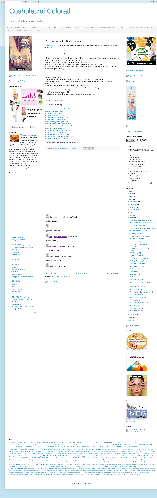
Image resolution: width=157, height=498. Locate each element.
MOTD (73, 462)
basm (91, 444)
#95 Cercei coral (135, 300)
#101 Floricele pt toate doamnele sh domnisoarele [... (141, 283)
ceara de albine (32, 449)
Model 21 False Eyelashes (134, 131)
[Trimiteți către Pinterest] (93, 148)
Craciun (138, 449)
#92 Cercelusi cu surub (137, 308)
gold (85, 456)
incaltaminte (63, 457)
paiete (43, 464)
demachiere (95, 451)
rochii (50, 468)
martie (132, 218)
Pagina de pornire (82, 273)
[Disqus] (82, 182)
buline (79, 446)
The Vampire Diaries (28, 472)
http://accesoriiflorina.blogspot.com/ (57, 109)
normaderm (129, 462)
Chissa (50, 449)
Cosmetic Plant (114, 449)
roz (73, 468)
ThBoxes (11, 472)
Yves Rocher (130, 474)
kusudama (124, 458)
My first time (97, 462)
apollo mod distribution (15, 444)
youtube (123, 474)
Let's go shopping (135, 27)
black (136, 444)
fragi (123, 453)
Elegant (11, 453)
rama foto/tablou (81, 466)
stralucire (98, 470)
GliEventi (71, 456)
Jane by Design (93, 457)
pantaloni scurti (81, 464)
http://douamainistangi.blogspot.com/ (57, 138)
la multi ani (141, 457)
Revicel (16, 468)
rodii (53, 468)
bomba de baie (42, 446)
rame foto (88, 466)
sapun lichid (107, 468)
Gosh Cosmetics (114, 456)
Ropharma (62, 468)
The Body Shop (19, 472)
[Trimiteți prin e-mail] (84, 148)
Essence (34, 453)
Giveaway (37, 456)
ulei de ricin (146, 472)
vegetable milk (69, 474)
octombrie (133, 207)
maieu (96, 460)
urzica (34, 474)
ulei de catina (122, 472)
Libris (52, 460)
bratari (72, 446)
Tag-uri (153, 470)
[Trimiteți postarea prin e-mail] (80, 148)
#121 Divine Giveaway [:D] (138, 225)
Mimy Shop (15, 462)
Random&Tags (20, 27)
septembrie (133, 210)
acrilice (94, 442)
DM (120, 451)
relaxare (153, 466)
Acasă (9, 27)
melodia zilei (149, 460)
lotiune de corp (71, 460)
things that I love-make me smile (43, 472)
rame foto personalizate (98, 466)
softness (61, 470)
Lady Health (147, 457)
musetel (84, 462)
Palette (54, 464)
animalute (140, 442)
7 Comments (73, 148)
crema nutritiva (46, 451)
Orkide (27, 464)
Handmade (33, 27)
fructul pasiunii (143, 453)
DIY (42, 27)
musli (88, 462)
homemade (30, 457)
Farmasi (71, 453)
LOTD (64, 460)
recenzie (138, 466)
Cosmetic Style (123, 449)
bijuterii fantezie (125, 444)
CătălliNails (15, 252)
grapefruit (127, 456)
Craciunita (144, 449)
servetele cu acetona (23, 470)
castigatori (134, 446)
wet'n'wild (104, 474)
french (126, 453)
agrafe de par (108, 443)
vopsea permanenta (96, 474)
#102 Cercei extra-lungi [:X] (138, 279)
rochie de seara (36, 468)
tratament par (78, 472)
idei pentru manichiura (41, 458)
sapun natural (115, 468)
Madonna (92, 460)
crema (11, 451)
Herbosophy (17, 457)
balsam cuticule (72, 444)
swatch (148, 470)
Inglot (71, 457)
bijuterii (118, 445)
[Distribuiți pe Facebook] (90, 148)
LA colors (130, 457)
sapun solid (122, 468)
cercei (39, 449)
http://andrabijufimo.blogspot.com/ (56, 115)
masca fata (128, 460)
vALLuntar (62, 474)
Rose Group (68, 468)
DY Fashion (134, 451)
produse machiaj (45, 466)
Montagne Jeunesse (65, 462)
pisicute (141, 464)
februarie (133, 314)
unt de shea (19, 474)
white (108, 474)
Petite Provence (122, 464)
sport (69, 470)
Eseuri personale (27, 453)
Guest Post (134, 456)
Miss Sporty (28, 462)
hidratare (24, 458)
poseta (19, 466)
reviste (25, 468)
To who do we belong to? (18, 269)
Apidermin (152, 442)
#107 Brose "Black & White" (138, 266)
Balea (61, 444)
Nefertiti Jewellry (109, 462)
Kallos (104, 457)
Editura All (152, 451)
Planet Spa (146, 464)
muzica (92, 462)
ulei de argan (114, 472)
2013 (130, 194)
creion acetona (151, 449)
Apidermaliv (146, 442)
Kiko (112, 457)
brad (68, 446)
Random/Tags (131, 466)
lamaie (16, 460)
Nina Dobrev (122, 462)
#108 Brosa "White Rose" (138, 263)
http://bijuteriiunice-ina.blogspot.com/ (57, 117)
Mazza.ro (138, 460)
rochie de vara (45, 468)
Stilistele (93, 470)
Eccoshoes (140, 451)
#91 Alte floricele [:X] (136, 311)
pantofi (87, 464)
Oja (142, 462)
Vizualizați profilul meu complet (19, 168)
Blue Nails (28, 446)
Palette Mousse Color (63, 464)
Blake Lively (12, 446)
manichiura (103, 460)
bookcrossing (50, 446)
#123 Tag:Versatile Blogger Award (140, 220)
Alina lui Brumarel (17, 237)
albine (119, 442)
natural (103, 462)
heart (153, 456)
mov (77, 462)
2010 (130, 317)
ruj (81, 468)
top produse (62, 472)
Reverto (11, 468)
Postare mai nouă (50, 273)
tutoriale (108, 472)
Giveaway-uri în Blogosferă (17, 31)
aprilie (132, 215)
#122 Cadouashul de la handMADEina (142, 223)
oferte (139, 462)
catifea (11, 449)
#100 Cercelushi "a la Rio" (138, 286)
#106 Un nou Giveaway (137, 269)
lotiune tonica (80, 460)
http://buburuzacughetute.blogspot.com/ (58, 124)
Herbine (11, 457)
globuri (76, 456)
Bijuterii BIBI (49, 45)
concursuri (104, 449)
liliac (55, 460)
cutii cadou (72, 451)
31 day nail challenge (41, 443)
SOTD (65, 470)
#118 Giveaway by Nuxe (137, 233)
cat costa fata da (142, 446)
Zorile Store (137, 474)
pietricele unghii (131, 464)
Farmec (76, 453)
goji (83, 456)
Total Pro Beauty (70, 472)
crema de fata (29, 451)
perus (115, 464)
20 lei (32, 442)
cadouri (84, 446)
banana (88, 444)
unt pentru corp (27, 474)
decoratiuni (87, 451)
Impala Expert (56, 457)
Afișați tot (35, 312)
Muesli (80, 462)
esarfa (21, 453)
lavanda (28, 460)
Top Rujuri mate (16, 291)
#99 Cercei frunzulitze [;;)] (138, 289)
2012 (130, 196)
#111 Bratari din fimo (136, 255)
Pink (137, 464)
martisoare (121, 460)
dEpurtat (101, 451)
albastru (115, 442)
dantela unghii (80, 451)
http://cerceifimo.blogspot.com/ (55, 113)
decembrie (133, 201)
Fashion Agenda (82, 453)
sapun (102, 468)
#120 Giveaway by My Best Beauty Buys (142, 228)
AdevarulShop (100, 442)
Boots (56, 446)
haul (150, 456)
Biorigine (132, 444)
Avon (58, 445)
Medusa (143, 460)
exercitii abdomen (49, 453)
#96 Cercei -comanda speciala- (140, 297)
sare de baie (129, 468)
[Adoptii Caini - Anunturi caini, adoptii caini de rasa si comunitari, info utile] (136, 429)
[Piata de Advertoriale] (133, 326)
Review (77, 27)
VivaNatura (87, 474)
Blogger (89, 483)
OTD (85, 27)
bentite (113, 445)
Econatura (146, 451)
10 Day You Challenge (16, 443)
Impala (50, 457)
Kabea (100, 457)
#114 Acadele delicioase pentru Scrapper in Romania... (140, 245)
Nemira (116, 462)
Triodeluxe (103, 472)
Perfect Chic (100, 464)
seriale (15, 470)
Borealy (60, 446)
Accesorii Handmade (75, 443)
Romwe (57, 468)
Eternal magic (41, 453)
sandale (98, 468)
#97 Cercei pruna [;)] (136, 295)
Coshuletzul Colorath (41, 11)
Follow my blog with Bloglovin (18, 81)
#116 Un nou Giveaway (137, 239)
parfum (95, 464)
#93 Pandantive (135, 305)
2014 (130, 191)
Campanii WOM (116, 446)
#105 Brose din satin (136, 271)
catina (22, 449)
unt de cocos (12, 474)
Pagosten (37, 464)
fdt (88, 453)
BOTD (64, 446)
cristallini (53, 451)
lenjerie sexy (43, 460)
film (90, 453)
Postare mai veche (113, 273)
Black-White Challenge (145, 445)
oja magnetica (147, 462)
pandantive (72, 464)
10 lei (25, 442)
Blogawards (19, 446)
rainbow (74, 466)
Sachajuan (88, 468)
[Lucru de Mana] (132, 431)
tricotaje (97, 472)
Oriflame (18, 464)
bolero (36, 446)
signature (49, 470)
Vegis (75, 474)
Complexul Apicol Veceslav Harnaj (88, 449)
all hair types (124, 442)
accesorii (66, 442)
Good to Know (66, 27)
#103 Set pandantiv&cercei (138, 277)
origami (23, 464)
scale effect (136, 468)
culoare (58, 451)
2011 (130, 199)
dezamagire (113, 451)
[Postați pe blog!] (86, 148)
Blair (154, 444)
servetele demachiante (35, 470)
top (58, 472)
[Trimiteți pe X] (88, 148)
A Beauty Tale (16, 259)
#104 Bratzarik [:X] (135, 274)
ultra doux (152, 472)
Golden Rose (91, 456)
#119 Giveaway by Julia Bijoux (139, 231)
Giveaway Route (17, 296)
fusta (148, 453)
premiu (39, 466)
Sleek (57, 470)
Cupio (61, 451)
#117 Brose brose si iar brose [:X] (140, 236)
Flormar (119, 453)
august (132, 212)
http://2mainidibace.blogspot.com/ (56, 132)
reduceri (148, 466)
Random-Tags (120, 466)
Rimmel (30, 468)
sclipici (141, 468)
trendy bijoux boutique (89, 472)
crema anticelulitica (19, 451)
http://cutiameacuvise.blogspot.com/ (57, 134)
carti (130, 446)
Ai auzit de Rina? (16, 254)
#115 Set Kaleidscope (137, 241)
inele (68, 457)
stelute (89, 470)
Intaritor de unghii (84, 457)
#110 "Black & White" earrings (139, 258)
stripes (103, 470)
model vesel (42, 462)
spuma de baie (78, 470)
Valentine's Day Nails (52, 474)
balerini (65, 444)
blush (32, 446)
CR (135, 449)
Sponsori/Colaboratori (38, 31)
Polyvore (14, 466)
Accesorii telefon (87, 442)
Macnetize (15, 267)
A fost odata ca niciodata (55, 443)
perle (105, 464)
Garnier (21, 456)
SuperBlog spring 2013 (129, 470)
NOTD (135, 462)
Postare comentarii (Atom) (62, 276)
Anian (135, 442)
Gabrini (153, 453)
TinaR (54, 472)
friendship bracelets (133, 453)
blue (24, 446)
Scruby (145, 468)
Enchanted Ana (17, 304)
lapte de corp (22, 460)
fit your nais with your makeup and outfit (105, 453)
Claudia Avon (61, 449)
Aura (40, 444)
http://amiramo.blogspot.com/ (54, 111)
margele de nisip (112, 460)
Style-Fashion (109, 470)
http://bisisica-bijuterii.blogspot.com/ (57, 122)
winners (113, 474)
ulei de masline (130, 472)
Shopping (44, 470)
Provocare (64, 466)
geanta (25, 456)
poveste (24, 466)
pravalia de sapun (32, 466)
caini (96, 446)
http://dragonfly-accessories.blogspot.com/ (59, 136)
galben (11, 456)
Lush (88, 460)
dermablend (107, 451)
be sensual (108, 444)
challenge (45, 449)
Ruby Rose (77, 468)
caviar (26, 449)
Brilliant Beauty (17, 274)
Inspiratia (148, 27)
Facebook (62, 453)
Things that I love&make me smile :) (103, 27)
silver (54, 470)
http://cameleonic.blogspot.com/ (55, 128)
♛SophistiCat (16, 281)
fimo (92, 453)
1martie (29, 442)
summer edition (118, 470)
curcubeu (66, 451)
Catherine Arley (151, 446)
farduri (67, 453)
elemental (16, 453)
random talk (109, 466)
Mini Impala (22, 462)
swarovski (143, 470)
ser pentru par (151, 468)
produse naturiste (55, 466)
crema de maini (38, 451)
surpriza (138, 470)
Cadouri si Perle (90, 446)
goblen (80, 456)
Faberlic (57, 453)
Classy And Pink (17, 289)
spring (72, 470)
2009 (130, 320)
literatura (60, 460)
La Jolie (135, 457)
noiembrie (133, 204)
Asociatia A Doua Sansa (32, 444)
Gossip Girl (122, 456)
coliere (75, 449)
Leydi (49, 460)
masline (133, 460)
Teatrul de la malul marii (18, 239)
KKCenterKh (117, 457)
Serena (11, 470)
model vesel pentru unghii (53, 462)
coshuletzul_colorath (29, 135)
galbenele (16, 456)
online (13, 464)
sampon (93, 468)
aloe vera (130, 442)
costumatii (130, 449)
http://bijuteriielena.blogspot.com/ (56, 119)
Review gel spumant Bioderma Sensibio (23, 276)
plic (150, 464)
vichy (82, 474)
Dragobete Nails (126, 451)
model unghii (35, 462)
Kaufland (108, 457)
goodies (107, 456)
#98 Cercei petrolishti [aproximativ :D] (141, 292)
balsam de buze (80, 444)
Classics (55, 449)
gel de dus (31, 456)
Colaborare (69, 449)
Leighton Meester (35, 460)
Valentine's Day (41, 474)
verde (78, 474)
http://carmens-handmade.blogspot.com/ (58, 130)
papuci (91, 464)
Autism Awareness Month (49, 444)
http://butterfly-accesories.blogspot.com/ (58, 126)
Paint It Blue (48, 464)
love (85, 460)
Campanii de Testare (104, 446)
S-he (83, 468)
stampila (85, 470)
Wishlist (122, 27)
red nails (143, 466)
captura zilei (125, 446)
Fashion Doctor (17, 244)
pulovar (70, 466)
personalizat (110, 464)
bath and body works (99, 444)
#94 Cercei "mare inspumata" (139, 303)
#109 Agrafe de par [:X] (137, 261)
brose (76, 446)
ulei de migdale (139, 472)
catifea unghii (16, 449)
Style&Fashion (52, 27)
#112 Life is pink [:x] (136, 253)
